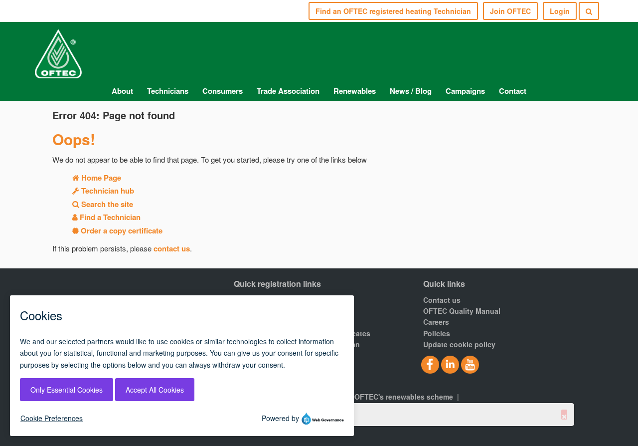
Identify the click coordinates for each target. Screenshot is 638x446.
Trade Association (288, 90)
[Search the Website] (589, 11)
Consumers (222, 90)
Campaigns (465, 90)
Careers (436, 322)
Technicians (167, 90)
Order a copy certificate (120, 230)
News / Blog (411, 90)
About (122, 90)
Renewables (354, 90)
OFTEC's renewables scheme (403, 397)
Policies (436, 333)
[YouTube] (470, 364)
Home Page (100, 177)
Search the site (106, 204)
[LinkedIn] (450, 364)
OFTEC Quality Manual (461, 311)
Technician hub (106, 190)
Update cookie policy (459, 344)
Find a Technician (109, 217)
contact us (172, 248)
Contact (512, 90)
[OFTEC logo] (58, 50)
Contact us (442, 300)
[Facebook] (430, 364)
